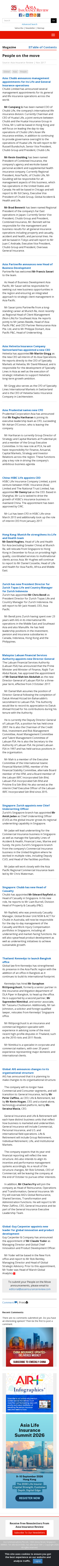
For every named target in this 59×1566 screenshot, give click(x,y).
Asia (15, 71)
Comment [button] (8, 1302)
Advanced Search (29, 24)
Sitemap (40, 28)
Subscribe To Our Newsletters (29, 1532)
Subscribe (19, 28)
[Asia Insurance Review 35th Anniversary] (30, 7)
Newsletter (30, 28)
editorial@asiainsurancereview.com (30, 1289)
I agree (38, 1561)
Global (7, 71)
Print (22, 1302)
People (23, 71)
